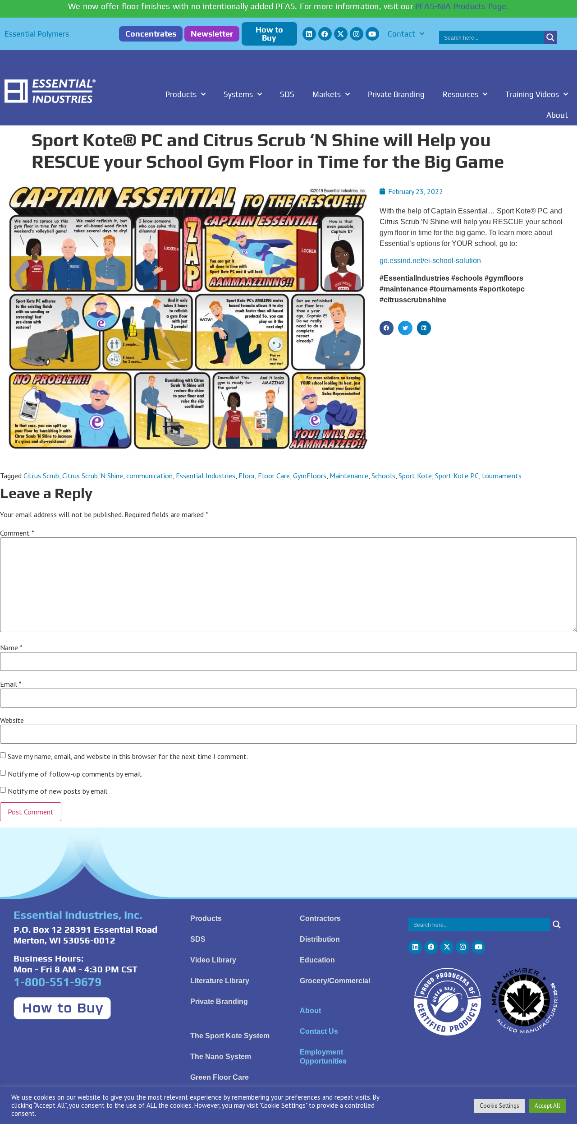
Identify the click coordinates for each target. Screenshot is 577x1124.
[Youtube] (372, 34)
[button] (387, 328)
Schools (383, 475)
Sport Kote (415, 475)
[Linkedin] (309, 34)
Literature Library (219, 981)
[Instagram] (356, 34)
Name (11, 647)
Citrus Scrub (41, 475)
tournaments (502, 475)
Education (317, 960)
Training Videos (532, 94)
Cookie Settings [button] (499, 1106)
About (557, 115)
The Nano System (220, 1056)
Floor (246, 475)
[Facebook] (325, 34)
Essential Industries (205, 475)
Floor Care (274, 475)
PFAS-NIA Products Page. (462, 6)
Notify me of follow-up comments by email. (75, 773)
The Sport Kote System (230, 1036)
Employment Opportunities (323, 1056)
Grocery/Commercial (335, 981)
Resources (460, 94)
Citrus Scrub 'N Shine (92, 475)
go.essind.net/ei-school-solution (430, 260)
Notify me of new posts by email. (58, 791)
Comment (17, 533)
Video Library (213, 960)
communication (149, 475)
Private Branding (396, 94)
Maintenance (349, 475)
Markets (326, 94)
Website (12, 720)
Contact (401, 33)
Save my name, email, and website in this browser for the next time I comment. (128, 756)
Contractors (320, 918)
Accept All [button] (547, 1106)
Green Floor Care (219, 1077)
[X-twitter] (341, 34)
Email (11, 684)
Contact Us (319, 1031)
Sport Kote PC (457, 475)
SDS (287, 94)
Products (181, 94)
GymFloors (309, 475)
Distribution (320, 939)
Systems (238, 94)
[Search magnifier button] (550, 37)
